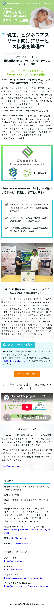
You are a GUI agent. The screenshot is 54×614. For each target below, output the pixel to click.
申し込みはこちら (27, 374)
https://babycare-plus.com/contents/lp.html (23, 578)
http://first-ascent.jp (20, 538)
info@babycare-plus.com (14, 361)
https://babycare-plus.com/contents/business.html (26, 586)
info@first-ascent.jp (22, 543)
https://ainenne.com (13, 569)
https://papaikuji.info (13, 561)
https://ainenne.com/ (10, 466)
